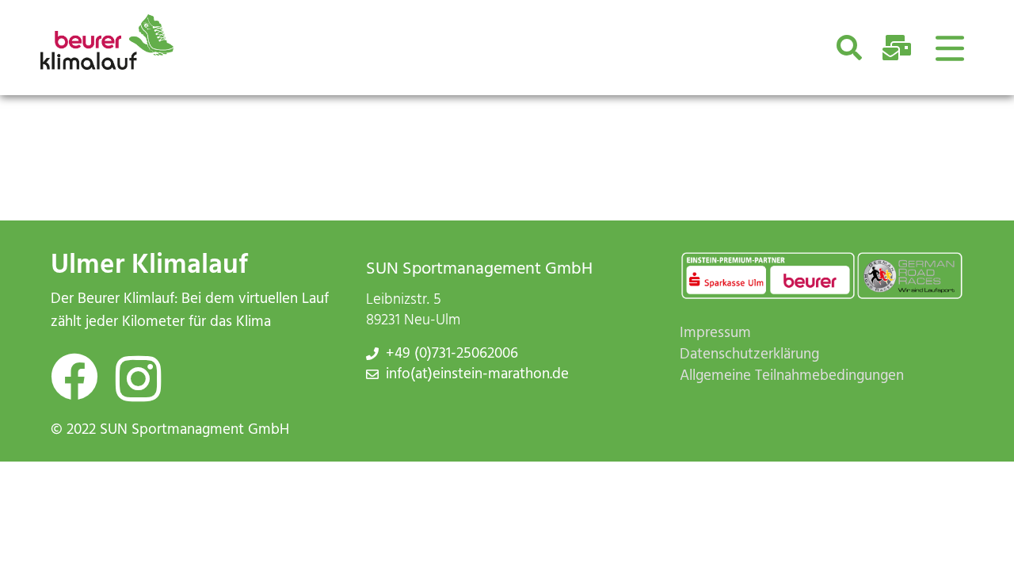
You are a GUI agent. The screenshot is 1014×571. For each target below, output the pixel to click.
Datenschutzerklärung (749, 355)
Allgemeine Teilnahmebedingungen (792, 376)
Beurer (813, 279)
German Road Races (904, 279)
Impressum (715, 333)
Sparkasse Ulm (722, 279)
